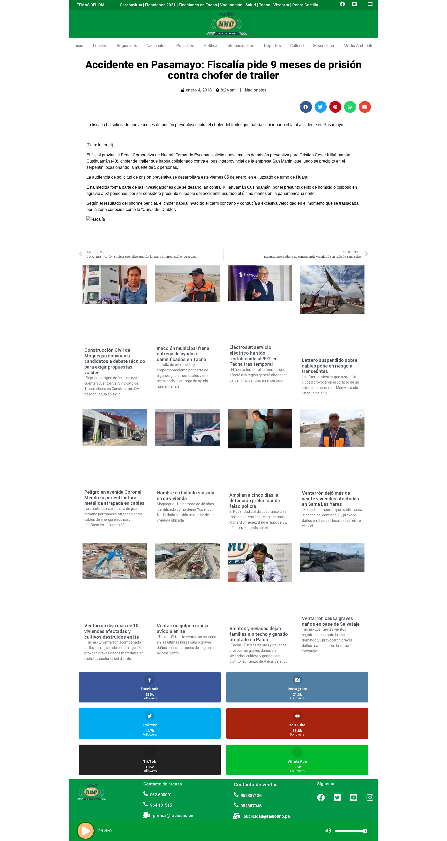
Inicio (78, 45)
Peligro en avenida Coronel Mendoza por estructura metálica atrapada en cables (114, 497)
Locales (100, 45)
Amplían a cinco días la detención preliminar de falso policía (254, 500)
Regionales (127, 45)
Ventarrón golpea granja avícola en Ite (182, 628)
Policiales (185, 45)
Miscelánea (323, 45)
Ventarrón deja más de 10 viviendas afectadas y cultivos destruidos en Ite (111, 631)
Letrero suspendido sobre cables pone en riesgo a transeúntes (329, 365)
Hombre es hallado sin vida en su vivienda (185, 495)
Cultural (297, 45)
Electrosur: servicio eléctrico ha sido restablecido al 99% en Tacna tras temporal (253, 356)
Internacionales (240, 45)
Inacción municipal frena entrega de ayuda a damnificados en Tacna (183, 354)
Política (210, 45)
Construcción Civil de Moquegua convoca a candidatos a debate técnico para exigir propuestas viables (114, 361)
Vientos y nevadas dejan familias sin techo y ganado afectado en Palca (258, 634)
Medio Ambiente (359, 45)
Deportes (272, 45)
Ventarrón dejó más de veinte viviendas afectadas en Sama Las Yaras (330, 498)
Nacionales (156, 45)
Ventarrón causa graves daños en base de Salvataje (331, 621)
